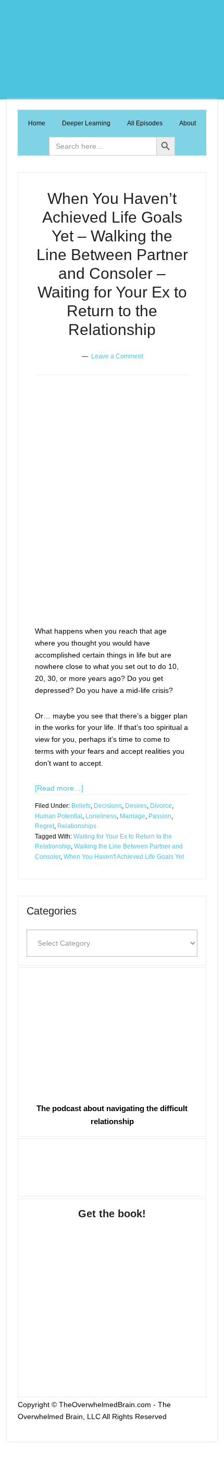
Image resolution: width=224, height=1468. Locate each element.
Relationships (76, 826)
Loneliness (101, 816)
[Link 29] (112, 1033)
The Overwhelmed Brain (112, 49)
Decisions (108, 805)
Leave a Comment (117, 356)
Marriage (132, 816)
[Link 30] (112, 1165)
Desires (136, 805)
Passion (159, 816)
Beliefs (81, 805)
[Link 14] (108, 548)
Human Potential (58, 816)
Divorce (161, 805)
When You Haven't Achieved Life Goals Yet (124, 856)
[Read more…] (59, 788)
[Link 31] (112, 1298)
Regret (44, 826)
